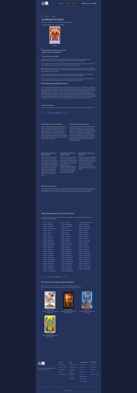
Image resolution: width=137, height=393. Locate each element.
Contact (81, 369)
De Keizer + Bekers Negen (66, 249)
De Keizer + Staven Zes (83, 238)
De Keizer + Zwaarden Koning (85, 261)
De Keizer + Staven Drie (83, 236)
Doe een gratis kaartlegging (54, 112)
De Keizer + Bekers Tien (84, 249)
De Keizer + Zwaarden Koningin (67, 261)
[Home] (41, 16)
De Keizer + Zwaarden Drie (48, 255)
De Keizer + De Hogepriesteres (85, 222)
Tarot (91, 371)
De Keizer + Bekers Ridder (66, 251)
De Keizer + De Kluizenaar (84, 226)
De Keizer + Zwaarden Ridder (49, 261)
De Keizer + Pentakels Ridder (85, 269)
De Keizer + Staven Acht (66, 240)
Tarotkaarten (68, 3)
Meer (77, 3)
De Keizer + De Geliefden (84, 224)
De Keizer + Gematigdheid (66, 230)
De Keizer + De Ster (65, 232)
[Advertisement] (82, 34)
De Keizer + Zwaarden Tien (66, 259)
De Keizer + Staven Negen (84, 240)
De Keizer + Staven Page (48, 242)
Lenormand (92, 364)
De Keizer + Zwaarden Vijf (84, 255)
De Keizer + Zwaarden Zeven (67, 257)
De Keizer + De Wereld (65, 234)
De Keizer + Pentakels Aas (48, 263)
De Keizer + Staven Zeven (48, 240)
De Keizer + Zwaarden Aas (66, 253)
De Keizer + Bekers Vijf (47, 247)
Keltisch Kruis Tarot (73, 367)
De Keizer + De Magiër (65, 222)
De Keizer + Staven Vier (48, 238)
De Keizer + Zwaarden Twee (84, 253)
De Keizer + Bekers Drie (66, 245)
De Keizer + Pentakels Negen (85, 267)
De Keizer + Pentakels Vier (48, 265)
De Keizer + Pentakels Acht (66, 267)
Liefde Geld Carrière (73, 364)
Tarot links (82, 374)
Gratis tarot (61, 371)
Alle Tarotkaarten (83, 376)
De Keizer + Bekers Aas (83, 243)
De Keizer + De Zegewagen (48, 226)
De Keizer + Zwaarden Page (84, 259)
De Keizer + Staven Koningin (49, 243)
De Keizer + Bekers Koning (48, 253)
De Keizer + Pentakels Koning (67, 270)
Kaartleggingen (61, 3)
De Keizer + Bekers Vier (83, 245)
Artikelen (73, 3)
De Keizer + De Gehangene (84, 228)
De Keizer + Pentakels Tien (48, 269)
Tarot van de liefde (62, 367)
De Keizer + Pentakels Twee (66, 263)
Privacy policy (83, 371)
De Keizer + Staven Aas (48, 236)
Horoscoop (92, 369)
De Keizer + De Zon (47, 234)
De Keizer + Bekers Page (48, 251)
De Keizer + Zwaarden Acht (84, 257)
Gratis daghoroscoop (94, 374)
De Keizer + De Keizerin (48, 224)
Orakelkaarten (93, 367)
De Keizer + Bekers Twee (48, 245)
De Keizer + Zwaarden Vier (66, 255)
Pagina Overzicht (83, 367)
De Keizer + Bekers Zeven (84, 247)
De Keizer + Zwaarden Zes (48, 257)
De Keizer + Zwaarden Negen (49, 259)
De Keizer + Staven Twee (66, 236)
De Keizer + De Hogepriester (67, 224)
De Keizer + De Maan (83, 232)
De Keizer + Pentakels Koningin (49, 270)
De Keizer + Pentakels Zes (84, 265)
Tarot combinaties (83, 381)
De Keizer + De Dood (47, 230)
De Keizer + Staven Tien (66, 242)
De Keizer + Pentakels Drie (84, 263)
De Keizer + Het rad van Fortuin (49, 228)
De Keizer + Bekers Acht (48, 249)
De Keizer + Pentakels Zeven (49, 267)
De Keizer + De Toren (47, 232)
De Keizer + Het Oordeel (84, 234)
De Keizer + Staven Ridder (84, 242)
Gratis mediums (62, 364)
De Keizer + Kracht (65, 228)
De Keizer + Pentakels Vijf (66, 265)
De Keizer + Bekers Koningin (84, 251)
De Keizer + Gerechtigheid (66, 226)
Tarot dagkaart (62, 369)
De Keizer (54, 16)
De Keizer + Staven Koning (66, 243)
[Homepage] (44, 3)
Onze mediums (83, 378)
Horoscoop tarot (62, 374)
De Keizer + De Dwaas (47, 222)
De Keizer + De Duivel (83, 230)
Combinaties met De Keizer (54, 276)
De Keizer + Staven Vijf (65, 238)
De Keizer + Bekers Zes (65, 247)
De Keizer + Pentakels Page (66, 269)
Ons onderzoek (83, 364)
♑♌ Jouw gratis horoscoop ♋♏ (89, 3)
